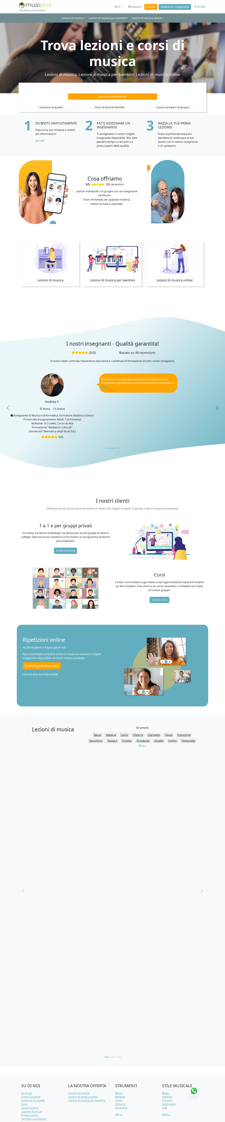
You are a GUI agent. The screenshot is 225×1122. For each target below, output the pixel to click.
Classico (167, 1075)
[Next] (217, 397)
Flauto (169, 714)
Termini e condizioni (33, 1098)
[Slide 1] (106, 427)
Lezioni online (29, 1086)
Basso (97, 714)
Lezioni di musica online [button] (146, 18)
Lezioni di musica (61, 74)
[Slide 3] (118, 427)
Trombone (142, 719)
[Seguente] (201, 869)
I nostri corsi (159, 578)
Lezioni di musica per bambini (106, 74)
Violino (172, 719)
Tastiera (112, 719)
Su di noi (26, 1072)
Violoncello (188, 719)
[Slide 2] (112, 427)
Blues (165, 1072)
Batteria (111, 714)
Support (136, 6)
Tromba (127, 719)
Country (167, 1079)
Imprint (26, 1101)
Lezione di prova (31, 1090)
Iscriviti (150, 7)
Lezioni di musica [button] (72, 18)
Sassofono (95, 719)
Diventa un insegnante (175, 7)
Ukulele (158, 719)
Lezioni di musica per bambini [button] (107, 18)
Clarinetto (154, 714)
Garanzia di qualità (33, 1079)
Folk (164, 1086)
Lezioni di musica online (158, 74)
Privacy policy (29, 1094)
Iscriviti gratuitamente (112, 96)
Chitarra (138, 714)
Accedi (200, 6)
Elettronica (169, 1083)
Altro (117, 6)
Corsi (24, 1083)
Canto (124, 714)
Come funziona (65, 529)
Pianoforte (184, 714)
